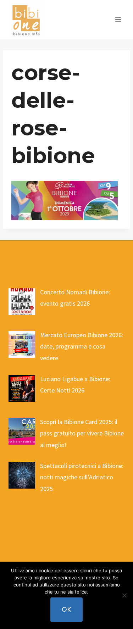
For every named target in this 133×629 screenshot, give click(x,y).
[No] (124, 595)
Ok (66, 609)
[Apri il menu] (117, 19)
